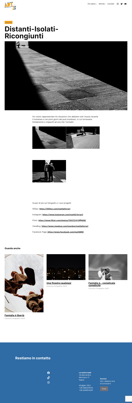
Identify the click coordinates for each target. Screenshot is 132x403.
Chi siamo (92, 4)
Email (104, 389)
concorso (8, 22)
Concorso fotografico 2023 (15, 318)
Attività (101, 4)
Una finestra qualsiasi (59, 283)
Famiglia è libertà (14, 315)
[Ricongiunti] (49, 171)
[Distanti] (49, 137)
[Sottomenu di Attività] (105, 3)
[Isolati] (83, 137)
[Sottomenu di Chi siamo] (96, 3)
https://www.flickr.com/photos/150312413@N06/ (62, 220)
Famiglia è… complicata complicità (102, 284)
